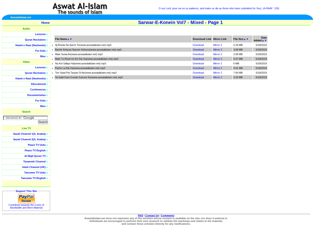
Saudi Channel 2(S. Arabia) (29, 139)
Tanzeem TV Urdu (35, 172)
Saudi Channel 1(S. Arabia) (29, 133)
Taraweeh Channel (34, 161)
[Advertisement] (293, 104)
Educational (38, 84)
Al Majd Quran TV (35, 156)
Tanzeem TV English (33, 178)
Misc (43, 56)
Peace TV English (35, 150)
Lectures (40, 34)
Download (198, 45)
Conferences (38, 89)
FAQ (140, 215)
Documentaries (36, 95)
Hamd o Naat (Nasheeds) (30, 45)
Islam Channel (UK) (34, 167)
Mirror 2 (217, 45)
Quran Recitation (35, 39)
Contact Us (152, 215)
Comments (167, 215)
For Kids (40, 50)
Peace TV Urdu (37, 144)
